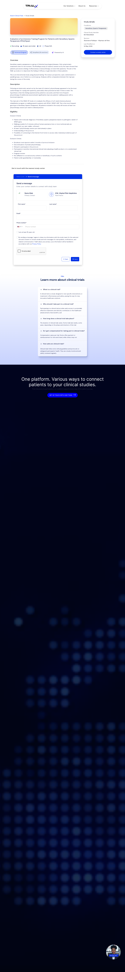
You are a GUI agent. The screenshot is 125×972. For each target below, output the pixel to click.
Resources (93, 6)
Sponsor (86, 38)
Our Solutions (68, 6)
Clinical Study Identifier (91, 32)
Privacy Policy (36, 244)
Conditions (87, 25)
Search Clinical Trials (16, 16)
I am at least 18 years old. (27, 232)
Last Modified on (89, 44)
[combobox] (20, 227)
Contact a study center (98, 52)
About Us (81, 6)
